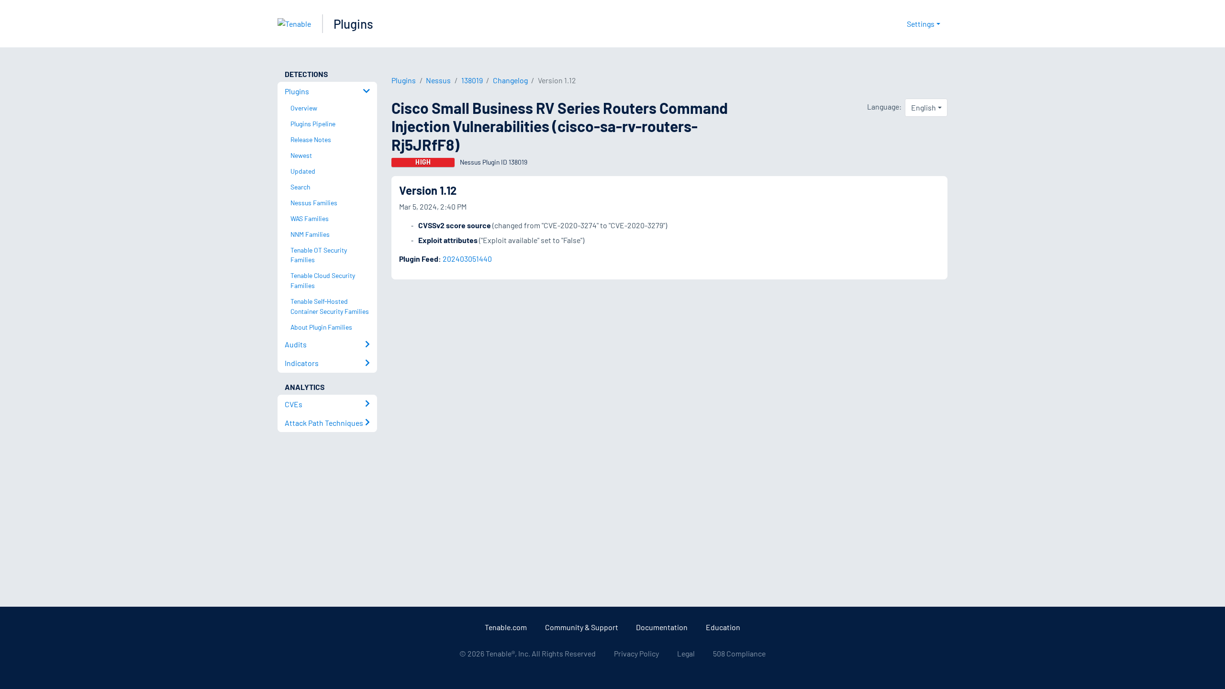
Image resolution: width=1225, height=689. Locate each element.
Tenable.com (506, 627)
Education (723, 627)
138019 (472, 80)
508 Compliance (739, 653)
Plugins (353, 23)
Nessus (438, 80)
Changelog (510, 80)
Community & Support (581, 627)
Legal (686, 653)
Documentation (662, 627)
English (923, 107)
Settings (921, 23)
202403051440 (467, 258)
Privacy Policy (636, 653)
